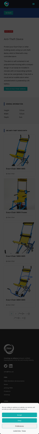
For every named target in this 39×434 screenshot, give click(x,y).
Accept (19, 415)
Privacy (24, 431)
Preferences (19, 426)
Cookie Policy (17, 431)
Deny (19, 420)
